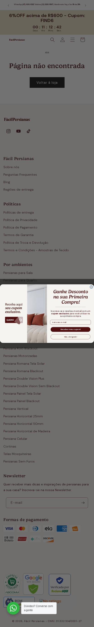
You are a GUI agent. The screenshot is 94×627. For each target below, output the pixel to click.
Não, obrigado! (70, 336)
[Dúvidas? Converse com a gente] (13, 608)
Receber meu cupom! (70, 329)
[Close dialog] (91, 286)
